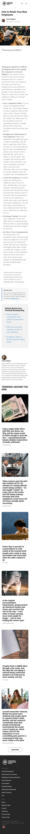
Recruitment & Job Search (9, 774)
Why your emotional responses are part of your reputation (14, 329)
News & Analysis (6, 792)
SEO (3, 795)
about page (20, 282)
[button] (15, 749)
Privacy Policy (6, 814)
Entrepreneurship (7, 786)
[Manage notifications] (3, 827)
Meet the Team (6, 805)
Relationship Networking (9, 789)
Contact (4, 808)
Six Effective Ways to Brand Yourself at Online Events (16, 339)
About (3, 802)
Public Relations (6, 780)
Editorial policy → (15, 298)
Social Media (5, 783)
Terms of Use (5, 817)
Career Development (8, 771)
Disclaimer (5, 811)
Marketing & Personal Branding (11, 777)
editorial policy (8, 282)
